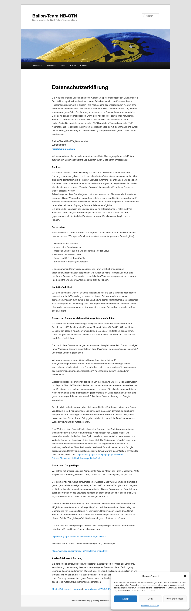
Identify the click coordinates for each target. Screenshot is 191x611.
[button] (185, 576)
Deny (150, 598)
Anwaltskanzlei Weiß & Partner (100, 589)
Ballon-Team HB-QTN (54, 15)
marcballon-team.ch (63, 148)
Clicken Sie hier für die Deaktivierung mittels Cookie (77, 458)
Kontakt (83, 65)
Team (63, 65)
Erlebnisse (37, 65)
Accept (125, 598)
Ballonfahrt (51, 65)
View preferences (174, 598)
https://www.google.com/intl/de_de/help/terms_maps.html (79, 550)
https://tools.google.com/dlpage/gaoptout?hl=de (100, 454)
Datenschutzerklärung (150, 605)
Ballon (73, 65)
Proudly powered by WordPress (106, 600)
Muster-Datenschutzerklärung (66, 589)
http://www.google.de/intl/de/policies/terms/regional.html (78, 536)
